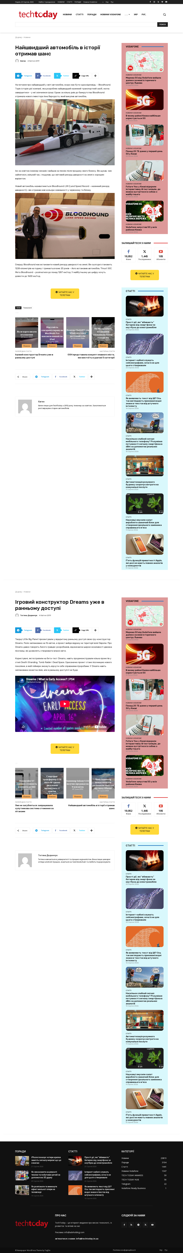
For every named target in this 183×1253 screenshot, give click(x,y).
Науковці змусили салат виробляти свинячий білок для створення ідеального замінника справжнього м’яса (144, 524)
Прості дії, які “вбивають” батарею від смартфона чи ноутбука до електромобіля (141, 325)
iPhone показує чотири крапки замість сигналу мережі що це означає (46, 1160)
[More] (95, 76)
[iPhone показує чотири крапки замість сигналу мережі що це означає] (22, 1161)
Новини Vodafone (134, 75)
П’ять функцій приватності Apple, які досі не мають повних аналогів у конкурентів (144, 563)
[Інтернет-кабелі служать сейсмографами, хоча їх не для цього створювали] (145, 344)
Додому (18, 37)
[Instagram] (154, 2)
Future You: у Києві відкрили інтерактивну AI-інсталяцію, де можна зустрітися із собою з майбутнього (143, 190)
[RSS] (131, 1225)
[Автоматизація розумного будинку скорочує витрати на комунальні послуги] (145, 465)
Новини (27, 37)
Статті (128, 319)
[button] (164, 14)
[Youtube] (166, 2)
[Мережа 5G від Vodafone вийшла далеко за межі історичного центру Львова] (145, 61)
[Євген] (17, 61)
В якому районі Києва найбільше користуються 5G (143, 117)
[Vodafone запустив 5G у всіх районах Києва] (145, 211)
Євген (23, 61)
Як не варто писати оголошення (27, 333)
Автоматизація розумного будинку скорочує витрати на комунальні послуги (142, 484)
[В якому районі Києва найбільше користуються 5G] (145, 99)
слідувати (145, 250)
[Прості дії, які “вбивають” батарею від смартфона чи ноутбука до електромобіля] (145, 306)
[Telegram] (138, 1225)
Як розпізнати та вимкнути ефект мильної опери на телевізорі (44, 1189)
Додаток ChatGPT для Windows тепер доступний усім (77, 333)
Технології (27, 308)
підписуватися (161, 250)
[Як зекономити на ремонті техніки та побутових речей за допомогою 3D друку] (22, 1175)
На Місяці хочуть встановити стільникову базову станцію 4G (103, 333)
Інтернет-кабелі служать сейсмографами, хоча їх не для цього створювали (142, 363)
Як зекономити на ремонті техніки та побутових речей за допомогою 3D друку (45, 1175)
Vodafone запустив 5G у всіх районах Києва (141, 228)
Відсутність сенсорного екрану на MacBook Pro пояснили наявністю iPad (52, 333)
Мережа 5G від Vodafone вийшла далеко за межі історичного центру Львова (143, 80)
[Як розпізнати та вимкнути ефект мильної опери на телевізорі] (22, 1190)
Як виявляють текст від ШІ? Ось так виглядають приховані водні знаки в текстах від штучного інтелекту (143, 402)
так (128, 250)
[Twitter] (158, 2)
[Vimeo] (162, 2)
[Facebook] (150, 2)
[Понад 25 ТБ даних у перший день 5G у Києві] (145, 135)
